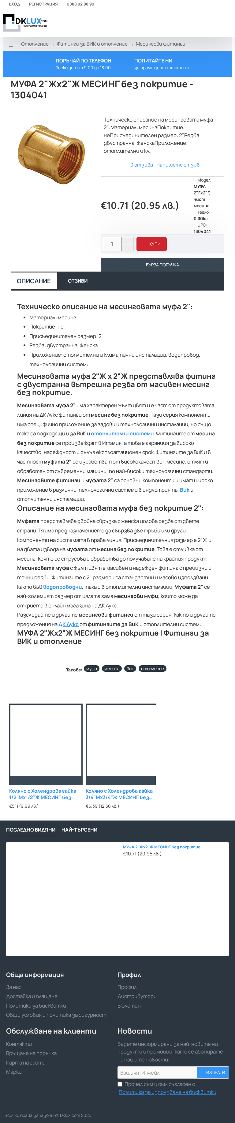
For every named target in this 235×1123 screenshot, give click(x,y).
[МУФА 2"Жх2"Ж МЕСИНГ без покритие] (63, 899)
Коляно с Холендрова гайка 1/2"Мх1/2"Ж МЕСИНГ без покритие (42, 794)
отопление (152, 668)
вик (130, 668)
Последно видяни (30, 830)
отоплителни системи (122, 433)
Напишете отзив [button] (178, 164)
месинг (111, 668)
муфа (91, 668)
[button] (151, 244)
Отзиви (78, 280)
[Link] (24, 23)
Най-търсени (79, 830)
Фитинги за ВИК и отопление (92, 43)
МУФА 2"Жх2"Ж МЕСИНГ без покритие (161, 847)
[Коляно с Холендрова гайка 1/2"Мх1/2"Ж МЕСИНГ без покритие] (45, 740)
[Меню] (187, 23)
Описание (34, 281)
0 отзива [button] (141, 164)
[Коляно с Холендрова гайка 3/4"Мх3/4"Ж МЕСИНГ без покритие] (122, 740)
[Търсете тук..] (212, 23)
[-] (127, 247)
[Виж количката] (226, 23)
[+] (127, 240)
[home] (11, 44)
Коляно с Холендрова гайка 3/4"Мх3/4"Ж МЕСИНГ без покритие (119, 794)
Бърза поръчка (162, 265)
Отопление (35, 43)
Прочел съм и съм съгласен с (167, 1087)
